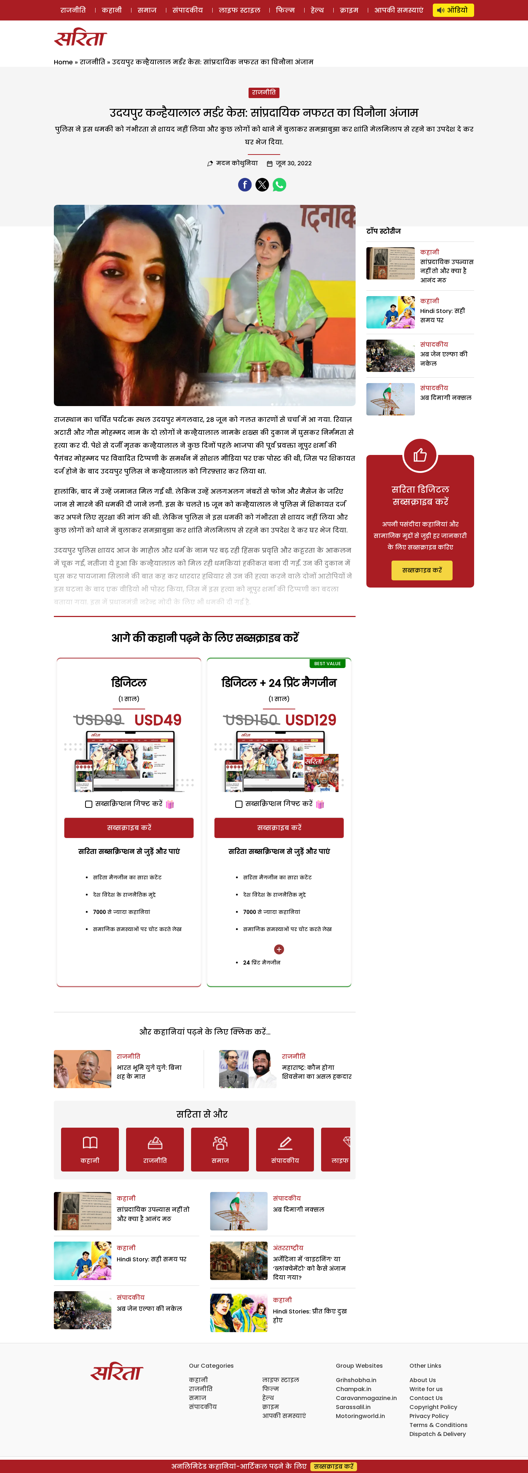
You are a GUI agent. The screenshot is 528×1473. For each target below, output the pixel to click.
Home (63, 61)
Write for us (426, 1389)
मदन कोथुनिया (237, 163)
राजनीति (73, 10)
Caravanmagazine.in (366, 1398)
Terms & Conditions (438, 1425)
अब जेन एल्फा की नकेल (149, 1309)
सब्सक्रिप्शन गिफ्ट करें (127, 803)
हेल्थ (317, 10)
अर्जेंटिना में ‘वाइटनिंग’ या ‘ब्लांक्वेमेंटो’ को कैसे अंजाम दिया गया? (309, 1268)
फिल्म (285, 10)
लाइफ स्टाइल (239, 10)
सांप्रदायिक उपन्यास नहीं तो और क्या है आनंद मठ (447, 271)
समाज (147, 10)
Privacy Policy (429, 1416)
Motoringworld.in (360, 1416)
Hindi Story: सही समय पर (151, 1259)
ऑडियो (457, 10)
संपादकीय (187, 10)
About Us (422, 1380)
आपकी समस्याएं (398, 10)
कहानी (112, 10)
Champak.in (353, 1389)
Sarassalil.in (353, 1407)
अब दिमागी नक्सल (298, 1210)
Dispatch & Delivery (437, 1434)
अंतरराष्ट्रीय (288, 1248)
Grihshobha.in (356, 1380)
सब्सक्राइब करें (129, 827)
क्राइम (349, 10)
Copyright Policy (433, 1407)
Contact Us (426, 1398)
